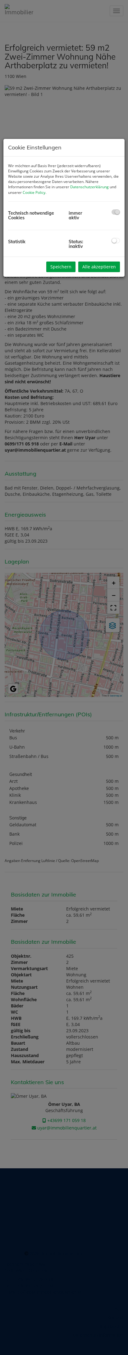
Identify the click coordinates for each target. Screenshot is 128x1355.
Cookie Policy (34, 192)
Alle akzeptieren (99, 267)
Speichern (60, 267)
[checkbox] (116, 212)
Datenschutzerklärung (89, 186)
